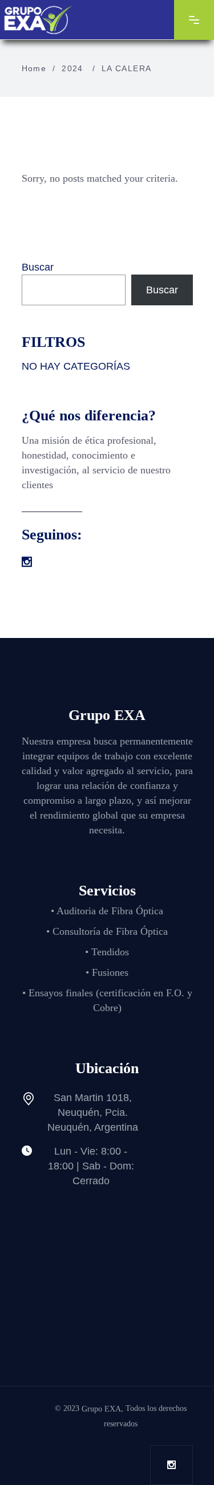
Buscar (38, 267)
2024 (72, 68)
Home (34, 68)
